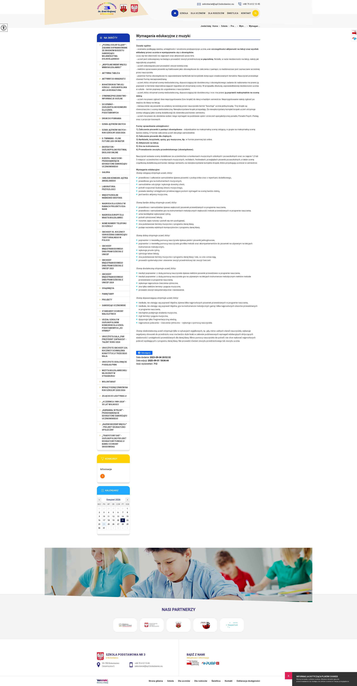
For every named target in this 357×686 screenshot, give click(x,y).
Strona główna (175, 13)
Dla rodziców (216, 13)
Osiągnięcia (108, 288)
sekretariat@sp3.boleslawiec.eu (218, 4)
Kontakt (246, 13)
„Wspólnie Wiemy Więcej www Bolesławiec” (114, 66)
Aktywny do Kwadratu (114, 79)
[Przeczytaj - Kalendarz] (117, 491)
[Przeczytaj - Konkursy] (117, 459)
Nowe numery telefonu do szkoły (114, 224)
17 (104, 520)
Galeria (106, 172)
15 (127, 516)
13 (118, 516)
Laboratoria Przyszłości (108, 187)
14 (123, 516)
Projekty (107, 300)
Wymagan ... (253, 26)
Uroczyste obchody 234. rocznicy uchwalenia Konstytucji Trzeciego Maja (115, 352)
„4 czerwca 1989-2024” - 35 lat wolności (114, 403)
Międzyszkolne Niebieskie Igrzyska (112, 196)
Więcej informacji (102, 476)
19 (113, 520)
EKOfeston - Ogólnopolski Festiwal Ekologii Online (114, 150)
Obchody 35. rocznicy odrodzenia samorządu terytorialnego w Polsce (114, 236)
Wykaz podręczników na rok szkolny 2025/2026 (115, 388)
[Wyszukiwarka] (256, 13)
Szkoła (184, 13)
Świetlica (232, 13)
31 (104, 528)
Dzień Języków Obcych (114, 124)
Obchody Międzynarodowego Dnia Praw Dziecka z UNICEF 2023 (112, 264)
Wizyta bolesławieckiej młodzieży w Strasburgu (114, 373)
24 (104, 524)
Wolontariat (109, 382)
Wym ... (241, 26)
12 (113, 516)
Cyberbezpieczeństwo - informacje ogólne (114, 97)
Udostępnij (145, 353)
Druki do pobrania (111, 118)
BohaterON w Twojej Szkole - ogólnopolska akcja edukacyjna (114, 87)
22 (127, 520)
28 (123, 524)
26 (113, 524)
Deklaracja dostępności (248, 681)
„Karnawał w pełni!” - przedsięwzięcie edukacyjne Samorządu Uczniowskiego (114, 414)
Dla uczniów (198, 13)
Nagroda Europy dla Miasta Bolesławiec (113, 216)
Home (215, 26)
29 (127, 524)
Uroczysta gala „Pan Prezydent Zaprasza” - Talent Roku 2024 (114, 339)
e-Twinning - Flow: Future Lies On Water (113, 139)
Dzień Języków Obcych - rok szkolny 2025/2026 (114, 131)
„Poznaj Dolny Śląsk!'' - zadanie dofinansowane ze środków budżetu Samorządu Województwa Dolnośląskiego (114, 52)
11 (109, 516)
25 (109, 524)
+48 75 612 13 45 (251, 4)
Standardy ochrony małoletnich (112, 312)
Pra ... (232, 26)
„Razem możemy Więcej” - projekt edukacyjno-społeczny (114, 427)
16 (99, 520)
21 (123, 520)
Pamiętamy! (108, 294)
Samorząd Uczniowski (114, 305)
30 (99, 528)
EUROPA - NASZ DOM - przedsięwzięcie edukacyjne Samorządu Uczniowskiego (114, 162)
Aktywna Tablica (111, 73)
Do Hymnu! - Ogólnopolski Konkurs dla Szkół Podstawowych (114, 108)
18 (109, 520)
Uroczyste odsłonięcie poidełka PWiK (114, 363)
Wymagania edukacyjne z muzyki (163, 36)
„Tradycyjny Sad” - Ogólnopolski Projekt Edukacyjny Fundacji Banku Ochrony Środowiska (114, 441)
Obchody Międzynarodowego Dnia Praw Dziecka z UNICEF (112, 250)
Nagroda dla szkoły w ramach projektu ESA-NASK (114, 206)
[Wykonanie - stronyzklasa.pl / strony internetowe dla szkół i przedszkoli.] (102, 681)
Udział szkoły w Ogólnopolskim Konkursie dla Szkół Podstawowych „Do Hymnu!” (113, 325)
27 (118, 524)
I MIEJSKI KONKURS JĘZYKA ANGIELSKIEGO (115, 179)
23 (99, 524)
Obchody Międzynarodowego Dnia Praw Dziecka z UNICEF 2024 (112, 278)
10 (104, 516)
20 (118, 520)
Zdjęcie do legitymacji (114, 396)
